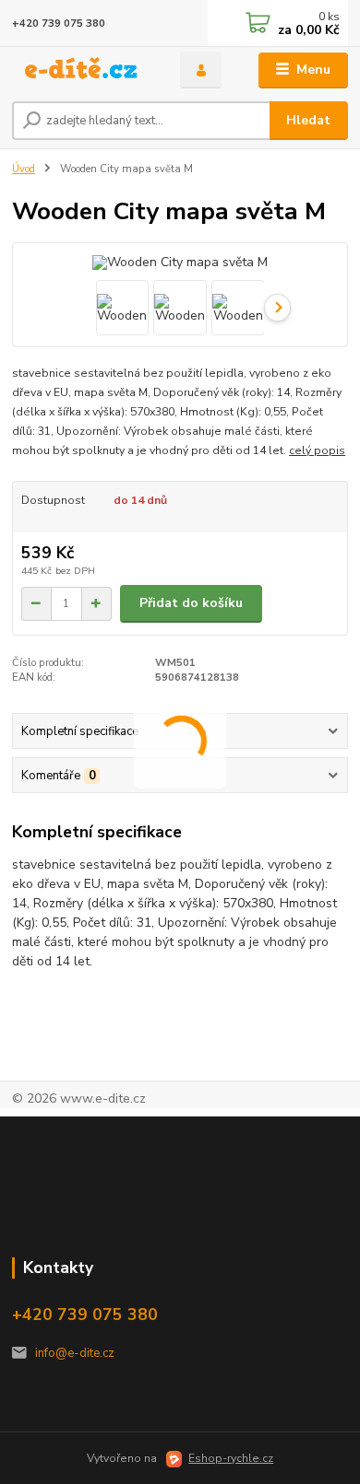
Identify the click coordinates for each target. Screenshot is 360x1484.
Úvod (23, 169)
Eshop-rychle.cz (230, 1458)
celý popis (317, 450)
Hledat (308, 120)
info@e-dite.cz (74, 1353)
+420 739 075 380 (58, 23)
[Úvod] (82, 70)
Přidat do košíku (191, 603)
